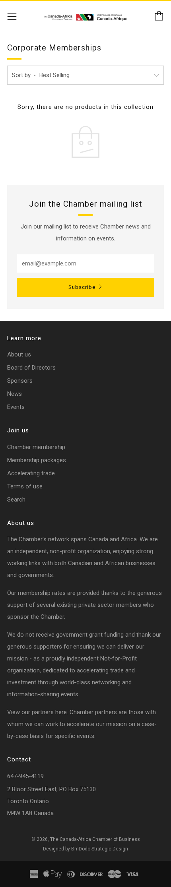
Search (16, 499)
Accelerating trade (31, 473)
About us (19, 354)
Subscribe (81, 287)
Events (16, 407)
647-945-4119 (25, 776)
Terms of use (25, 486)
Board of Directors (31, 367)
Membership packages (36, 460)
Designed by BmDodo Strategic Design (85, 849)
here (61, 712)
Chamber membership (36, 447)
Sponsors (20, 380)
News (14, 393)
